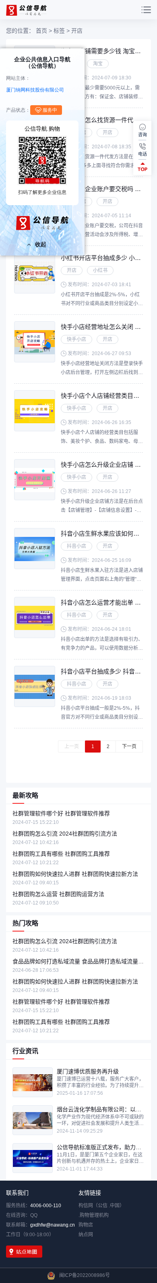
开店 (107, 132)
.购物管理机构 (93, 1215)
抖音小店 (76, 546)
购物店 (85, 1225)
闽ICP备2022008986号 (84, 1275)
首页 (41, 30)
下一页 (129, 746)
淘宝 (98, 64)
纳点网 (85, 1234)
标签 (59, 30)
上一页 (71, 746)
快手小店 (76, 339)
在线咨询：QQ (21, 1215)
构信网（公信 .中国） (101, 1205)
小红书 (100, 270)
